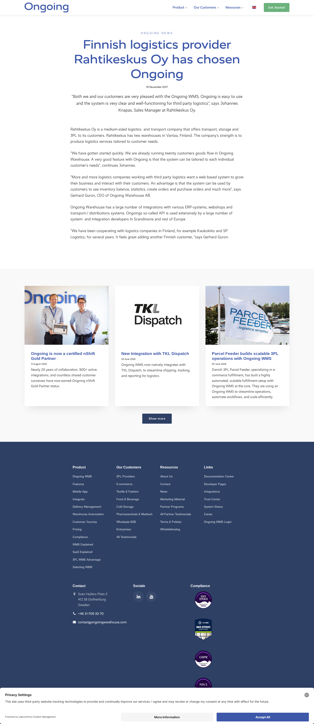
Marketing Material (172, 499)
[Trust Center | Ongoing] (203, 611)
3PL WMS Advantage (87, 559)
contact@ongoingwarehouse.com (102, 622)
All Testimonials (126, 537)
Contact (165, 484)
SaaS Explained (82, 552)
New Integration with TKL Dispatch (155, 353)
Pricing (77, 529)
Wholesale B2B (126, 522)
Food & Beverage (127, 499)
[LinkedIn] (138, 596)
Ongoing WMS (82, 476)
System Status (213, 507)
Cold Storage (125, 507)
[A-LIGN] (203, 643)
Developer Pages (215, 484)
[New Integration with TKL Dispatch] (157, 315)
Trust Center (212, 499)
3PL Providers (125, 476)
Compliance (80, 537)
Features (78, 484)
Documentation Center (219, 476)
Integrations (212, 491)
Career (208, 514)
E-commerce (124, 484)
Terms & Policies (170, 522)
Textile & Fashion (127, 491)
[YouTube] (151, 596)
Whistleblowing (170, 529)
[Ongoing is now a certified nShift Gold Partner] (67, 315)
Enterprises (123, 529)
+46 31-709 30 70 (91, 614)
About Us (166, 476)
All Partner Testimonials (175, 514)
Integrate (79, 499)
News (163, 491)
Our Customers (205, 7)
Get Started (276, 7)
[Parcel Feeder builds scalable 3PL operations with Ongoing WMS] (247, 315)
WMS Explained (83, 544)
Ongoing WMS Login (218, 522)
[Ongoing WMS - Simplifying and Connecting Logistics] (46, 7)
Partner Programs (172, 507)
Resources (233, 7)
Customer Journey (85, 522)
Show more (157, 418)
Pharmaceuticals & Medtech (134, 514)
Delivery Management (87, 507)
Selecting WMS (82, 567)
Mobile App (80, 491)
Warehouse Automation (88, 514)
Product (179, 7)
